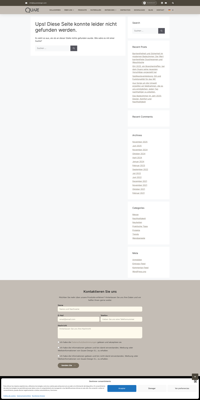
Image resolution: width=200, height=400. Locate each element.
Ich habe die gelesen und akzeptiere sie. (91, 342)
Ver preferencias (182, 388)
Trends (135, 234)
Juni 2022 (137, 177)
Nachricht (62, 325)
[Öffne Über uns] (73, 10)
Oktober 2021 (138, 189)
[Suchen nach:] (52, 48)
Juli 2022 (136, 173)
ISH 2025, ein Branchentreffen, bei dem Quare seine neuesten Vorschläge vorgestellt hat (148, 69)
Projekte (136, 230)
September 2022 (140, 169)
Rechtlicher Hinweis (38, 396)
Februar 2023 (138, 165)
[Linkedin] (162, 3)
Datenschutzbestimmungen (84, 342)
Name (60, 305)
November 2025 (139, 142)
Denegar (152, 388)
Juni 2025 (137, 146)
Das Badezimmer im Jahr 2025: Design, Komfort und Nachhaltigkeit (147, 99)
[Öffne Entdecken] (116, 10)
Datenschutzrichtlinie (24, 396)
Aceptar (122, 388)
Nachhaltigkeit (139, 218)
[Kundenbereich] (144, 3)
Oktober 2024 (138, 154)
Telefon (104, 315)
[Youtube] (166, 3)
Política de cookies (9, 396)
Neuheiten (137, 222)
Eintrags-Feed (138, 264)
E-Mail (61, 315)
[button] (195, 381)
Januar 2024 (138, 161)
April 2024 (137, 157)
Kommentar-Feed (140, 267)
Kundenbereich (151, 2)
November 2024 (140, 150)
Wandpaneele (138, 238)
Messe (135, 214)
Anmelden (137, 260)
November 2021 (139, 185)
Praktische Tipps (140, 226)
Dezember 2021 (139, 181)
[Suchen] (73, 48)
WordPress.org (139, 271)
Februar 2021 (138, 193)
